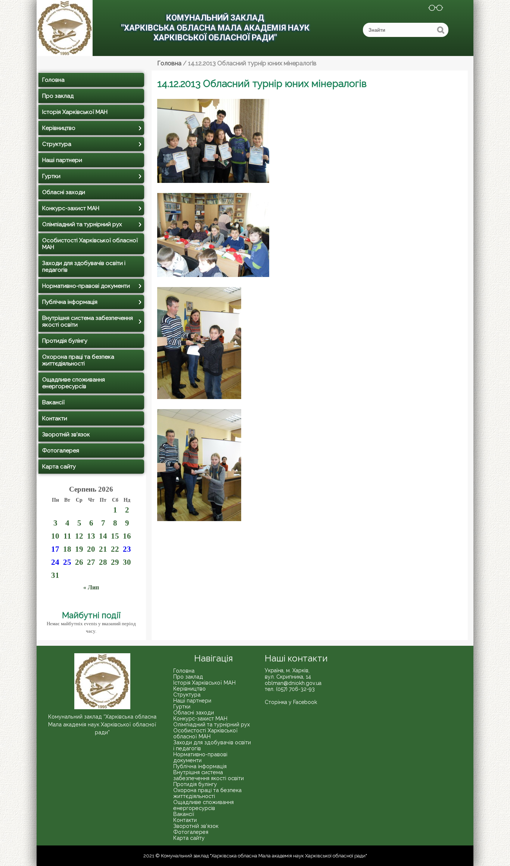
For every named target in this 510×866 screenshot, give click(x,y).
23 (127, 549)
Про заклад (58, 96)
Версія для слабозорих (431, 9)
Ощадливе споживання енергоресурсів (73, 383)
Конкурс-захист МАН (70, 208)
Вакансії (53, 402)
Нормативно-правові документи (86, 286)
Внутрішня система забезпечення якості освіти (87, 321)
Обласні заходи (63, 192)
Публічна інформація (69, 302)
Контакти (54, 418)
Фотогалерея (60, 450)
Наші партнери (62, 160)
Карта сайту (59, 466)
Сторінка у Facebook (291, 702)
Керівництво (58, 128)
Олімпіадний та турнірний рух (82, 224)
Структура (56, 144)
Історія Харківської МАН (75, 112)
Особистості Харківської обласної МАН (90, 243)
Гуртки (51, 176)
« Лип (91, 587)
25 (67, 562)
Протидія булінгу (64, 340)
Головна (53, 80)
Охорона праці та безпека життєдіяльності (78, 360)
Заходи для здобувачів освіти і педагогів (83, 266)
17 (55, 549)
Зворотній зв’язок (66, 434)
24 (55, 562)
